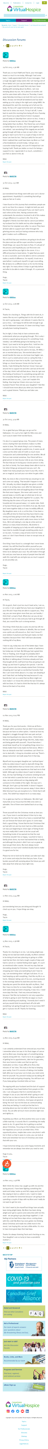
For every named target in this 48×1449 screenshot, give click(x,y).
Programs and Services (13, 1369)
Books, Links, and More (13, 1356)
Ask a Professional (11, 1323)
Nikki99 (13, 60)
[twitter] (17, 1411)
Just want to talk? (11, 1341)
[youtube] (22, 1411)
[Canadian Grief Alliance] (24, 1296)
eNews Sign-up (10, 1385)
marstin (13, 176)
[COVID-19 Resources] (24, 1280)
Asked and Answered (12, 1308)
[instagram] (8, 1411)
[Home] (24, 6)
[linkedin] (27, 1411)
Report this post (7, 162)
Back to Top (8, 1254)
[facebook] (12, 1411)
